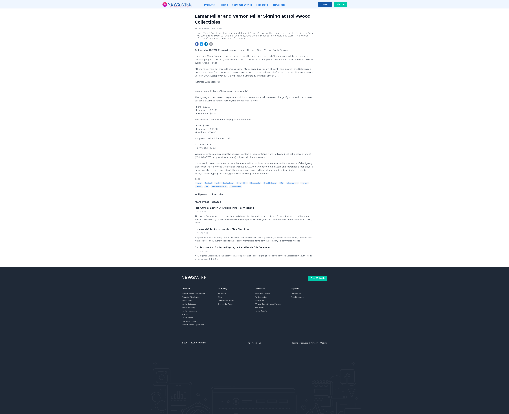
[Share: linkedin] (206, 44)
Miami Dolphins (270, 183)
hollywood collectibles (224, 183)
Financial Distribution (191, 297)
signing (304, 183)
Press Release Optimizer (193, 325)
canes (198, 183)
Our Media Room (225, 304)
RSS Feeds (259, 307)
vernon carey (236, 187)
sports (198, 187)
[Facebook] (249, 343)
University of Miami (219, 187)
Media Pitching (188, 307)
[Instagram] (260, 343)
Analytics (186, 314)
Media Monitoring (189, 311)
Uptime (323, 343)
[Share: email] (211, 44)
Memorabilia (255, 183)
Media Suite (187, 300)
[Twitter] (252, 343)
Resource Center (262, 294)
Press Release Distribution (193, 294)
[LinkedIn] (256, 343)
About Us (222, 294)
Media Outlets (260, 311)
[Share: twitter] (201, 44)
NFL (281, 183)
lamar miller (241, 183)
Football (208, 183)
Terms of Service (300, 343)
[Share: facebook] (197, 44)
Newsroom (259, 300)
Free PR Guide (317, 278)
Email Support (297, 297)
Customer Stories (226, 300)
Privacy (314, 343)
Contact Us (296, 294)
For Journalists (260, 297)
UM (207, 187)
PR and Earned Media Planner (267, 304)
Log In (325, 4)
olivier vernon (292, 183)
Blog (220, 297)
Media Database (189, 304)
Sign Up (341, 4)
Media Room (187, 318)
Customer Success (190, 321)
